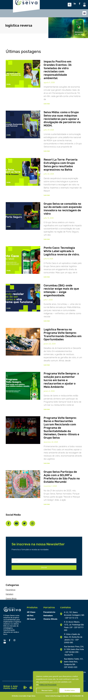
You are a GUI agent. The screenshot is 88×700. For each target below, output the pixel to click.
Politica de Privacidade (47, 685)
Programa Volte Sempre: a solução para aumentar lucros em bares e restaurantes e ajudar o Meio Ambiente (61, 380)
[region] (58, 683)
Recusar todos (47, 690)
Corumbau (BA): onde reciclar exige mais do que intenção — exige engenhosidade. (61, 290)
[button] (69, 4)
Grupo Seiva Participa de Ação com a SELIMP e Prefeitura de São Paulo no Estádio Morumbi (62, 476)
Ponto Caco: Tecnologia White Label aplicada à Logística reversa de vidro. (62, 251)
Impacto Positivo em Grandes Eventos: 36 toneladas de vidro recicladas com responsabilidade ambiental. (58, 70)
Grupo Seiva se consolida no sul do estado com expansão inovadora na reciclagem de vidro (63, 208)
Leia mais (47, 104)
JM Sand (31, 619)
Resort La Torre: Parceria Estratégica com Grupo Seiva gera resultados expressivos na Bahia (60, 164)
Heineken (9, 594)
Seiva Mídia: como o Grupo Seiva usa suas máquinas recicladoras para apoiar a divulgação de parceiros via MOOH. (62, 119)
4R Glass (31, 612)
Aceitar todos (70, 690)
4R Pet (30, 615)
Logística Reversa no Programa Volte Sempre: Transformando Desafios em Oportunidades (62, 334)
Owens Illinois (11, 598)
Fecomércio (10, 590)
